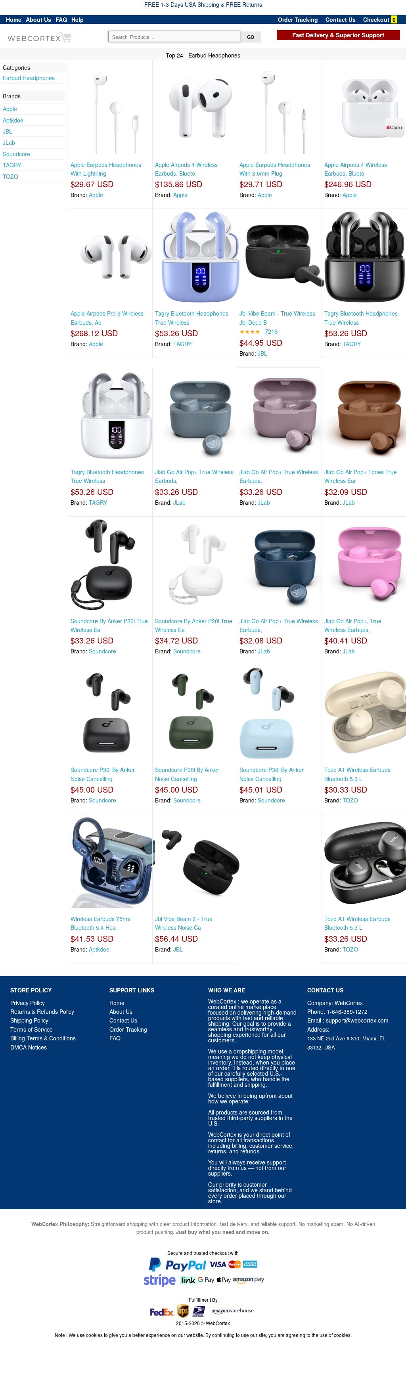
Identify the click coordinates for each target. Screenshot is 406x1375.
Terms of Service (31, 1029)
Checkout (376, 19)
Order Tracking (298, 19)
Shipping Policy (30, 1020)
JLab (9, 142)
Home (13, 19)
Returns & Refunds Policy (42, 1011)
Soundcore (16, 154)
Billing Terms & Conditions (43, 1038)
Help (77, 19)
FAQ (61, 19)
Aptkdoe (13, 120)
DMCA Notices (28, 1047)
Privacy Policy (27, 1003)
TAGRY (12, 165)
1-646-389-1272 (347, 1011)
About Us (38, 19)
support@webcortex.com (357, 1020)
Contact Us (341, 19)
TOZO (10, 176)
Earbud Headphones (29, 78)
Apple (10, 109)
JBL (7, 131)
